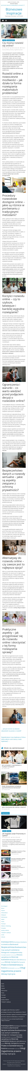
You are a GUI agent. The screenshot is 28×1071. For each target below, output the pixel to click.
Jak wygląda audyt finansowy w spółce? (13, 835)
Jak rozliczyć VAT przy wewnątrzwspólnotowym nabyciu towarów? (17, 875)
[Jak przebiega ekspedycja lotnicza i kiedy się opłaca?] (6, 888)
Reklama (8, 49)
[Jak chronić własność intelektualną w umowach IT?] (6, 865)
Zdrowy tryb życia (8, 974)
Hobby (20, 952)
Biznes (4, 831)
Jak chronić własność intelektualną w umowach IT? (13, 5)
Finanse (8, 831)
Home (2, 983)
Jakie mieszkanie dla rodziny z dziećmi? (14, 807)
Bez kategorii (4, 906)
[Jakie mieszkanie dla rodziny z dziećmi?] (14, 793)
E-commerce (14, 950)
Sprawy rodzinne (10, 40)
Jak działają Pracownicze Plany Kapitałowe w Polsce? (18, 851)
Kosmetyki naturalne (5, 955)
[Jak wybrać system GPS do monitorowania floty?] (6, 895)
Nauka (2, 919)
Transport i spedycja (6, 932)
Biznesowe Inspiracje (14, 11)
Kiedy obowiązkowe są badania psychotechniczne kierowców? (11, 787)
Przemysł (3, 923)
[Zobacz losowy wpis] (25, 20)
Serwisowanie (11, 968)
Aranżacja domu (7, 942)
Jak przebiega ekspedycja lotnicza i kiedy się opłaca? (17, 889)
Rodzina (12, 49)
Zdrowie (3, 937)
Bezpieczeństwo (8, 947)
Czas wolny (5, 950)
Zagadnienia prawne (18, 49)
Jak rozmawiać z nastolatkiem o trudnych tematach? (11, 766)
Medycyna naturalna (16, 959)
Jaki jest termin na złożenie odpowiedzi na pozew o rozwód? (11, 730)
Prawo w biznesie (8, 964)
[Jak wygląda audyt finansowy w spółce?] (14, 816)
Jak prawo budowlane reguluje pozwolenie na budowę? (18, 859)
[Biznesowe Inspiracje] (2, 20)
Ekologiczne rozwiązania (9, 952)
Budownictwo (20, 947)
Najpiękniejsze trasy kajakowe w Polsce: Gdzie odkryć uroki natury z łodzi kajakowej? (13, 739)
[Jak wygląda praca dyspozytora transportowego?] (6, 880)
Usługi (22, 967)
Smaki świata (17, 968)
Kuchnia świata (13, 954)
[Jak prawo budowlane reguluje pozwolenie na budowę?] (6, 858)
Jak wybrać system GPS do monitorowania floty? (17, 897)
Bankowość (14, 944)
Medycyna (3, 915)
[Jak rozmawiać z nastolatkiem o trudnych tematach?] (14, 751)
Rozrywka (3, 928)
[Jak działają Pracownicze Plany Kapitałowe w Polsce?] (6, 850)
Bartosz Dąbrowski (16, 48)
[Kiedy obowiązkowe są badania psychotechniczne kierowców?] (14, 772)
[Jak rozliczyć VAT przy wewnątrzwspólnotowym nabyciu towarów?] (6, 873)
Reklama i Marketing (6, 926)
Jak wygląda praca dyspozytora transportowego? (18, 882)
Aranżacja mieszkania (20, 942)
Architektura (5, 944)
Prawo (4, 40)
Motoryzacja (4, 917)
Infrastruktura (4, 912)
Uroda (2, 934)
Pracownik (22, 962)
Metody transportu (12, 962)
